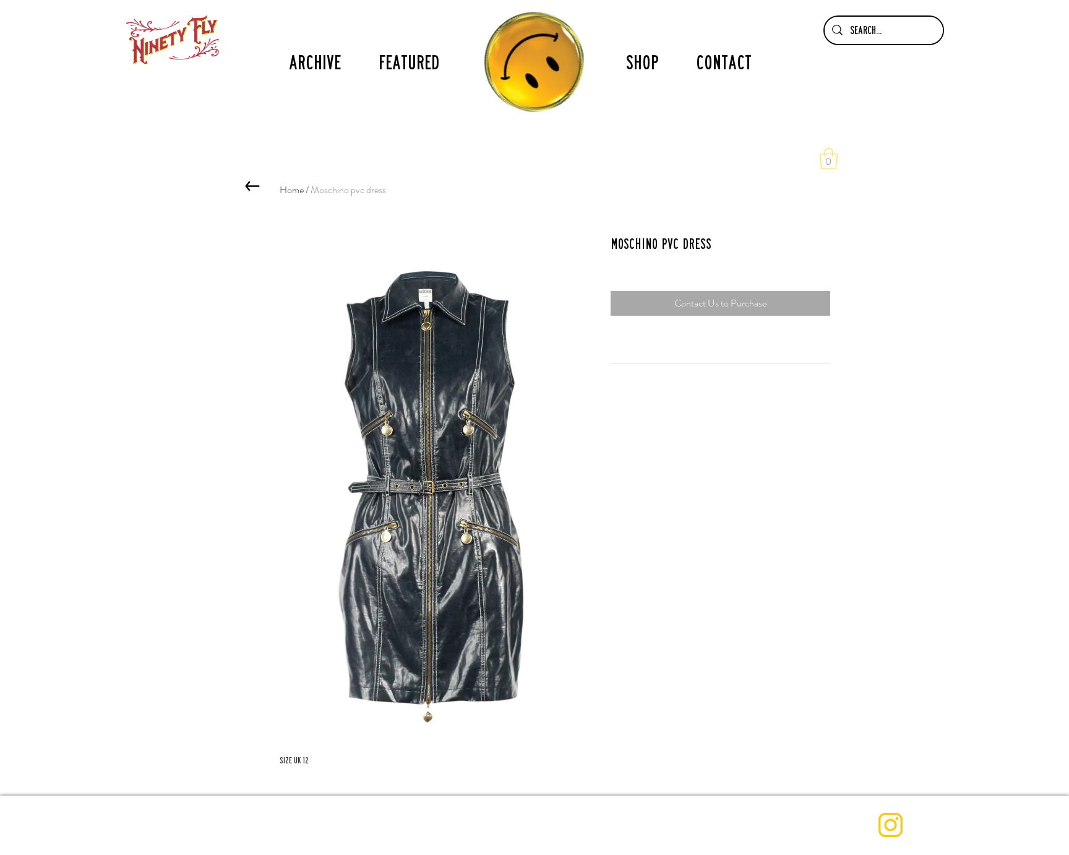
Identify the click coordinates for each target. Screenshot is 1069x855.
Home (292, 190)
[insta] (890, 825)
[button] (829, 159)
